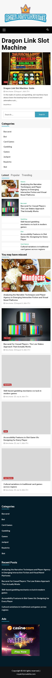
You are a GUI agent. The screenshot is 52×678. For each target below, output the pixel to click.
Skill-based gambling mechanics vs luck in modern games (34, 224)
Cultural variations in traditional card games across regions (24, 608)
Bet (5, 136)
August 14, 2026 (21, 350)
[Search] (47, 29)
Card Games (9, 141)
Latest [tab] (5, 175)
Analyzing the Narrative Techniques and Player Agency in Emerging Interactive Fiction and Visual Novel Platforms (33, 189)
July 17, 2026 (20, 443)
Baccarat (7, 131)
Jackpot (7, 157)
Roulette (7, 162)
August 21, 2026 (21, 303)
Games (7, 152)
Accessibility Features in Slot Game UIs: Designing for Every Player (34, 237)
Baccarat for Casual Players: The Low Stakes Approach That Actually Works (33, 208)
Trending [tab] (27, 175)
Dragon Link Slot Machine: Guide (19, 88)
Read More (7, 104)
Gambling (8, 147)
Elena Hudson (9, 91)
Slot (5, 82)
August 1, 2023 (21, 91)
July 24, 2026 (20, 397)
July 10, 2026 (20, 490)
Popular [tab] (15, 175)
